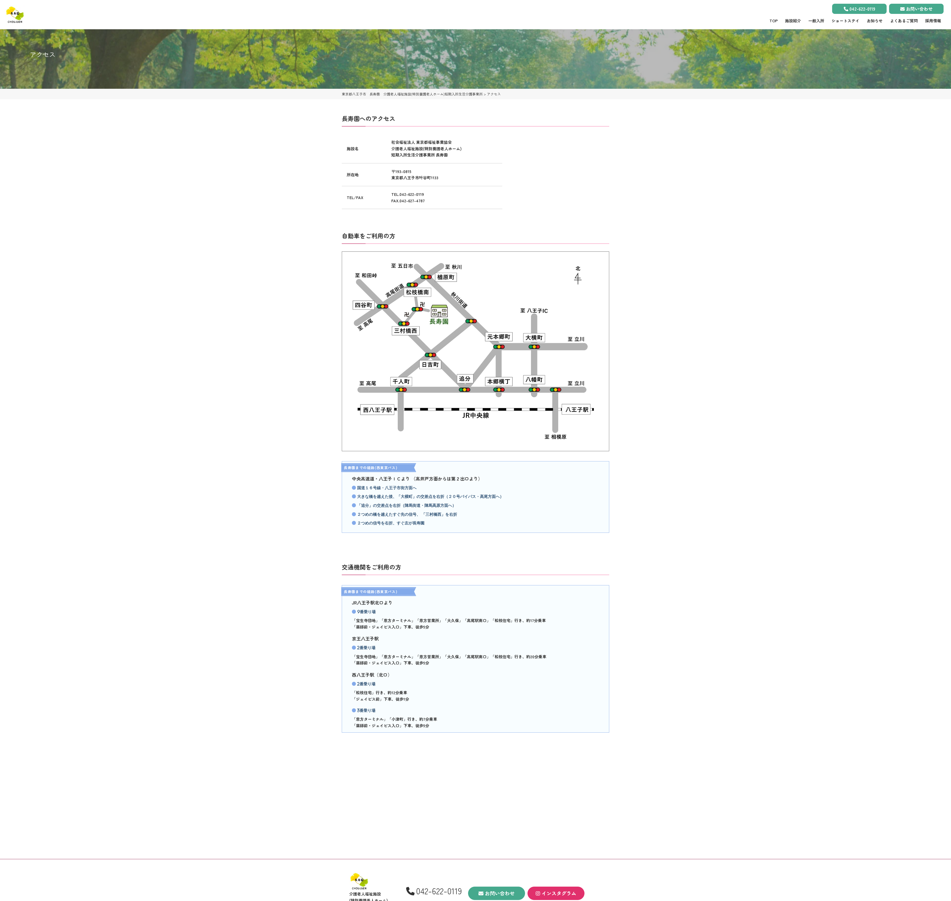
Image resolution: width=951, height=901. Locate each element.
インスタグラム (558, 893)
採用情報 (933, 21)
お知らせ (875, 21)
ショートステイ (845, 21)
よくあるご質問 (904, 21)
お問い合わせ (919, 8)
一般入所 (816, 21)
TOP (773, 21)
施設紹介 (793, 21)
